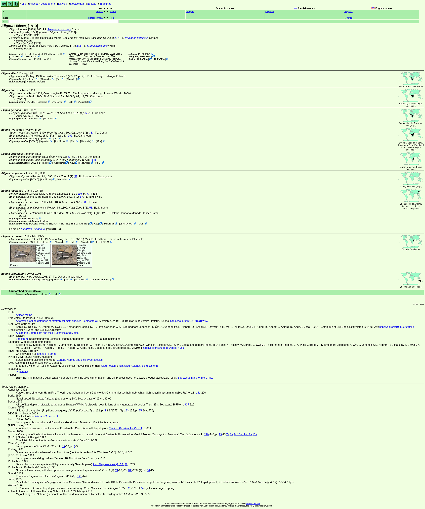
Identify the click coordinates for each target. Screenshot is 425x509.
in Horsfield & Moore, (75, 37)
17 (63, 446)
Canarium (39, 229)
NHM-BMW (31, 56)
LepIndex (37, 54)
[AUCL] (47, 59)
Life (24, 3)
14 (148, 470)
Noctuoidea (77, 3)
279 (206, 434)
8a (231, 434)
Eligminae (105, 3)
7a (227, 434)
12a (249, 434)
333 (78, 45)
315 (186, 404)
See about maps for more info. (195, 377)
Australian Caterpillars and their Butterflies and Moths (47, 332)
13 (220, 434)
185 (130, 470)
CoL (59, 54)
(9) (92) (70, 239)
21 (116, 470)
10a (239, 434)
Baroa (113, 11)
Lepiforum (22, 338)
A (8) (75, 159)
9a (235, 434)
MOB (141, 223)
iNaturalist (15, 56)
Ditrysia (62, 3)
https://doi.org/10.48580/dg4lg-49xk (163, 347)
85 (140, 410)
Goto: (5, 21)
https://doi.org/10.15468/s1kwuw (189, 321)
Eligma (190, 11)
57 (75, 176)
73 (88, 193)
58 (84, 202)
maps (419, 86)
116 (80, 193)
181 (198, 392)
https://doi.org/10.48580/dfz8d (396, 327)
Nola (112, 18)
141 (94, 159)
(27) (58, 76)
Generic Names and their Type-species (80, 359)
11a (244, 434)
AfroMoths (50, 54)
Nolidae (91, 3)
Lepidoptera (48, 3)
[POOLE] (28, 35)
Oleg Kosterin (83, 264)
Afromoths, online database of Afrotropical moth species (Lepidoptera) (57, 321)
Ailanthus (26, 229)
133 (126, 410)
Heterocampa (95, 18)
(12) (79, 213)
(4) (65, 113)
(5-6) (59, 96)
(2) (54, 45)
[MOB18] (22, 54)
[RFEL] (37, 35)
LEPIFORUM (126, 223)
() (269, 11)
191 (70, 135)
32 (69, 156)
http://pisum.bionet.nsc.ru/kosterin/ (138, 365)
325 (87, 113)
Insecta (33, 3)
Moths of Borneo (46, 353)
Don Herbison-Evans (100, 279)
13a (255, 434)
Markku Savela (253, 503)
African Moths (24, 315)
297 (116, 37)
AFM (99, 141)
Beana (99, 11)
